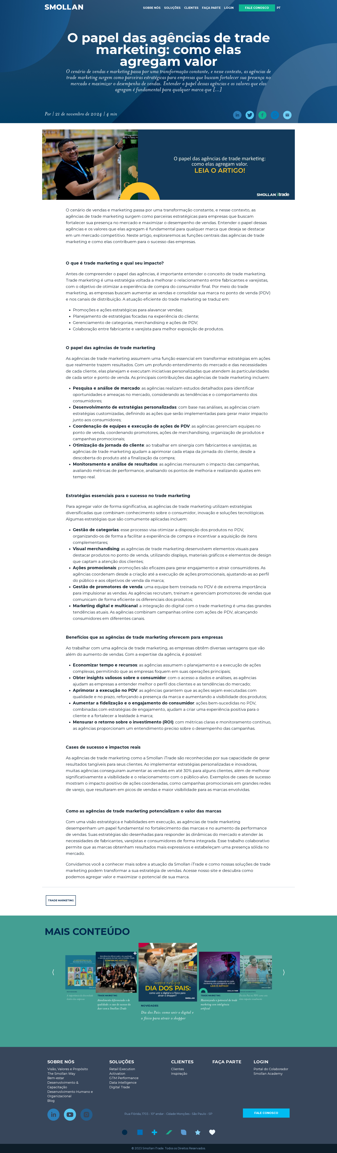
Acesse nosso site (200, 870)
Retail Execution (122, 1069)
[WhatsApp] (273, 115)
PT (279, 7)
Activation (117, 1074)
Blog (51, 1101)
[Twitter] (248, 115)
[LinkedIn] (236, 115)
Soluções (172, 7)
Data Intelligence (123, 1083)
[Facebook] (261, 115)
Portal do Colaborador (271, 1069)
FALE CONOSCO (266, 1113)
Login (229, 7)
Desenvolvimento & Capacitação (62, 1085)
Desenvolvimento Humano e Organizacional (70, 1094)
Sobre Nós (152, 7)
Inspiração (179, 1074)
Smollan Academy (268, 1074)
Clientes (191, 7)
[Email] (286, 115)
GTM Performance (123, 1078)
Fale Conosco (257, 7)
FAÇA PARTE (227, 1061)
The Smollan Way (61, 1074)
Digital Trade (119, 1087)
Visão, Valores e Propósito (67, 1069)
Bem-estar (55, 1078)
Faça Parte (211, 7)
